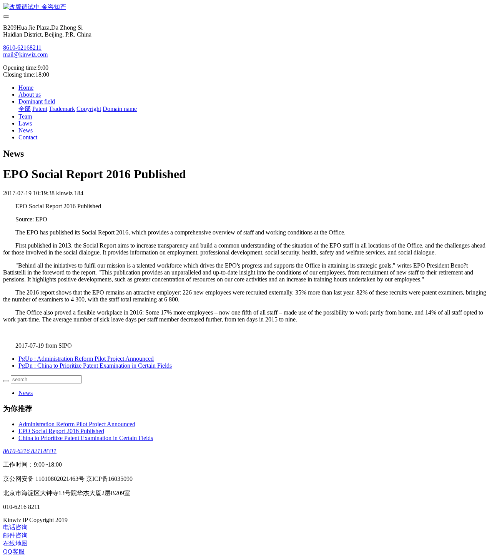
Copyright (88, 108)
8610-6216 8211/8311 (30, 451)
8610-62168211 (22, 47)
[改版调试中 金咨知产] (246, 7)
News (25, 130)
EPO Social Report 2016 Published (61, 431)
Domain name (120, 108)
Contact (27, 137)
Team (25, 116)
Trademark (62, 108)
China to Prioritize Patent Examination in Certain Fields (85, 438)
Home (25, 87)
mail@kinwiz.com (25, 54)
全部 (24, 108)
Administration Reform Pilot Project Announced (76, 424)
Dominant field (36, 101)
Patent (39, 108)
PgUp (86, 358)
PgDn (95, 365)
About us (29, 94)
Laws (25, 123)
